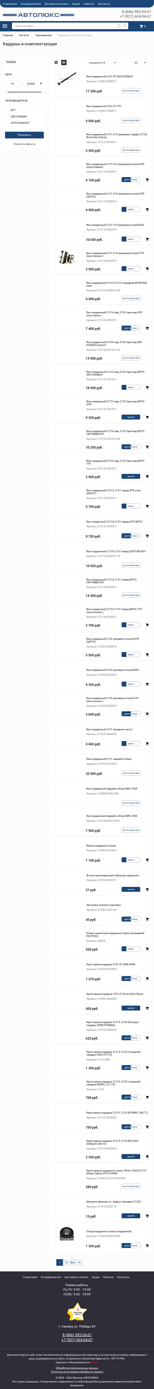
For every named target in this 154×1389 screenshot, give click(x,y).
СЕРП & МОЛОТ (20, 122)
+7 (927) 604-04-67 (135, 16)
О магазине (10, 3)
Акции (76, 3)
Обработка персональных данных (77, 1367)
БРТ (13, 110)
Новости (89, 3)
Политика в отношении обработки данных (77, 1371)
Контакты (104, 3)
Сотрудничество (31, 3)
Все (73, 1262)
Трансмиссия (43, 35)
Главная (8, 35)
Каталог (24, 35)
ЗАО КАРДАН (19, 116)
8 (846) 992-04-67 (136, 11)
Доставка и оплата (56, 3)
